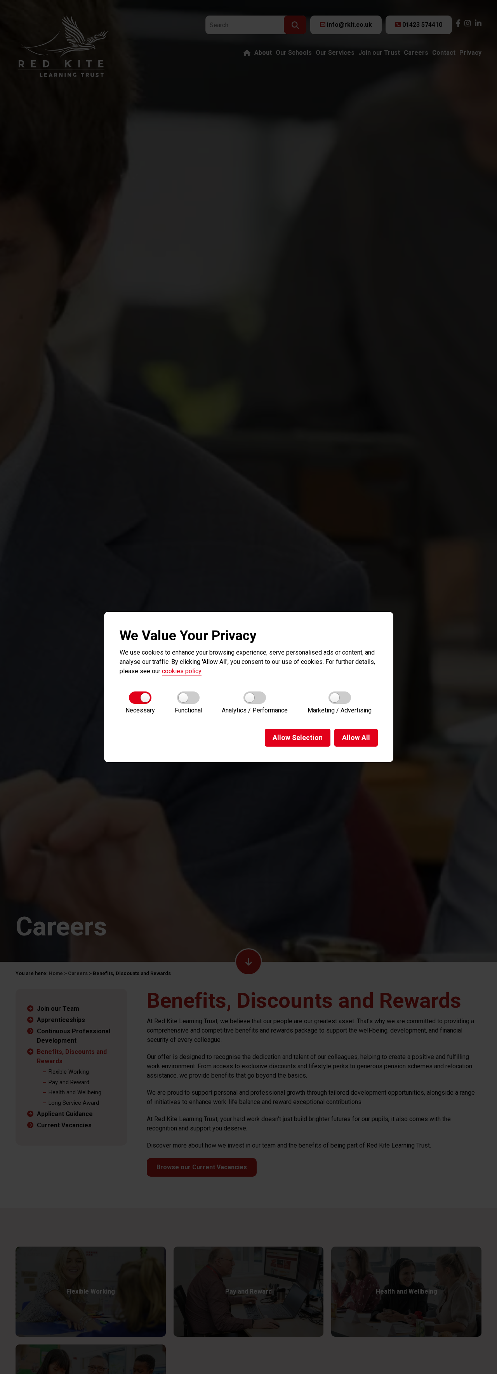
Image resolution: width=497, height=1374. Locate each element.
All (356, 738)
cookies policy (182, 671)
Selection (298, 738)
